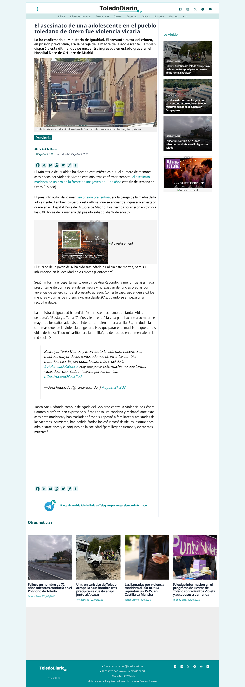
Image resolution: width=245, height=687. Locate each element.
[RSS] (207, 666)
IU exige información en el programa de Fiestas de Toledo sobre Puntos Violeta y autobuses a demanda (194, 589)
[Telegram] (202, 9)
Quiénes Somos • (148, 681)
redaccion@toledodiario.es (129, 666)
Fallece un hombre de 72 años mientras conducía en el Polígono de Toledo (50, 587)
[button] (107, 16)
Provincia (43, 137)
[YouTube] (210, 9)
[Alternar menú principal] (37, 9)
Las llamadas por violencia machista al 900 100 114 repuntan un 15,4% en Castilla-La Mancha (144, 589)
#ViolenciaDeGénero (60, 366)
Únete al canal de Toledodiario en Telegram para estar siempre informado (103, 505)
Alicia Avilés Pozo (45, 149)
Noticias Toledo (173, 61)
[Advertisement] (95, 463)
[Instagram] (188, 9)
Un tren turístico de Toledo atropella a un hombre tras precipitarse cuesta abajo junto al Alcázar (96, 589)
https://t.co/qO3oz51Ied (63, 376)
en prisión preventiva (94, 197)
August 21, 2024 (115, 387)
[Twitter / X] (195, 9)
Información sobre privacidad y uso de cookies (113, 681)
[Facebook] (180, 9)
